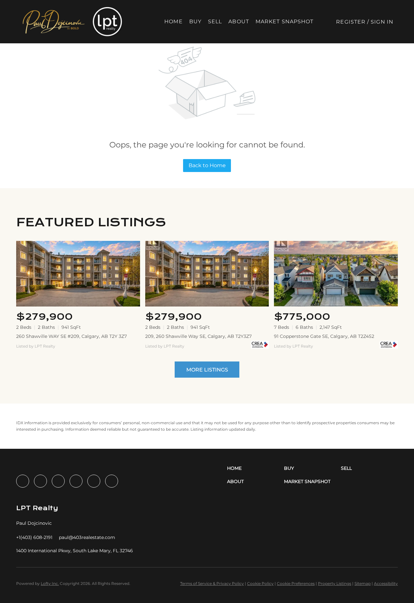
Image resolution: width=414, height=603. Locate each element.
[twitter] (58, 481)
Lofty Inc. (50, 583)
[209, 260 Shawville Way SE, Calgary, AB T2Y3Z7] (207, 274)
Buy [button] (195, 21)
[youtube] (93, 481)
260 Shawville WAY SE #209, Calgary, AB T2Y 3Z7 (71, 336)
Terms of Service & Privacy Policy (212, 583)
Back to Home (207, 165)
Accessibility (386, 583)
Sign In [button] (382, 22)
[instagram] (76, 481)
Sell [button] (215, 21)
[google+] (111, 481)
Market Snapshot (285, 21)
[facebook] (22, 481)
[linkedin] (40, 481)
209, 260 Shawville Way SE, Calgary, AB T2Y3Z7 (198, 336)
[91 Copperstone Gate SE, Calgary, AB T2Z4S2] (336, 274)
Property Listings (334, 583)
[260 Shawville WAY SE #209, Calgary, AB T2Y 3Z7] (78, 274)
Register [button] (350, 22)
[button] (53, 22)
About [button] (238, 21)
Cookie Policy (260, 583)
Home (173, 21)
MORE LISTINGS (207, 370)
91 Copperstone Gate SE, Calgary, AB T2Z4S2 (324, 336)
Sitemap (362, 583)
